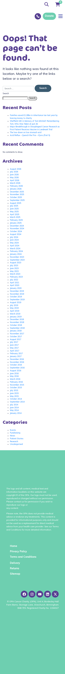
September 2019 (17, 300)
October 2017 (16, 337)
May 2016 (14, 376)
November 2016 (17, 362)
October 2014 (16, 399)
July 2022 (14, 280)
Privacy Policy (18, 551)
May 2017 (14, 348)
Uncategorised (16, 444)
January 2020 (15, 288)
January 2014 (15, 413)
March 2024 (15, 249)
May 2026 (14, 178)
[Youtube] (39, 594)
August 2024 (15, 234)
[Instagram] (32, 594)
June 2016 (14, 374)
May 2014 (14, 410)
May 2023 (14, 271)
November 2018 (17, 322)
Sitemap (15, 574)
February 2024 (16, 251)
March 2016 (15, 379)
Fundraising (15, 433)
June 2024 (14, 240)
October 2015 (16, 388)
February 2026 (16, 186)
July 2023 (14, 266)
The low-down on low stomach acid (25, 133)
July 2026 (14, 172)
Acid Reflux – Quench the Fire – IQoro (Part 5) (30, 135)
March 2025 (15, 217)
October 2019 (16, 297)
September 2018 (17, 328)
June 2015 (14, 394)
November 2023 (17, 257)
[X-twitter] (55, 594)
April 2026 (14, 181)
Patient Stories (16, 439)
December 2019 (17, 291)
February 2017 (16, 354)
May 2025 (14, 212)
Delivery (15, 563)
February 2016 (16, 382)
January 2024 (15, 254)
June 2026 (14, 175)
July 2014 (14, 405)
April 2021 (14, 283)
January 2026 (15, 189)
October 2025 (16, 198)
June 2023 (14, 269)
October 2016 (16, 365)
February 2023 (16, 277)
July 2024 (14, 237)
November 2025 (17, 195)
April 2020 (14, 286)
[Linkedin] (47, 594)
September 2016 (17, 368)
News (12, 436)
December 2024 (17, 226)
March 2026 (15, 183)
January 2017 (15, 357)
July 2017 (14, 342)
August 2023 (15, 263)
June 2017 (14, 345)
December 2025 (17, 192)
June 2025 (14, 209)
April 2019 (14, 311)
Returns (14, 568)
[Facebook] (24, 594)
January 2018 (15, 331)
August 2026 (15, 169)
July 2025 (14, 206)
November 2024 (17, 229)
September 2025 (17, 200)
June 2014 (14, 408)
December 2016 (17, 359)
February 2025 (16, 220)
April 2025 (14, 215)
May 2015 (14, 396)
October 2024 (16, 232)
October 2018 (16, 325)
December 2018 (17, 320)
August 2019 (15, 303)
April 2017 (14, 351)
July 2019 (14, 306)
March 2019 (15, 314)
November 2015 (17, 385)
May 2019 (14, 308)
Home (13, 546)
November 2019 (17, 294)
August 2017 (15, 340)
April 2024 (14, 246)
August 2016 (15, 371)
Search (6, 94)
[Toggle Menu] (60, 16)
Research (14, 442)
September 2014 (17, 402)
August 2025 (15, 203)
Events (13, 430)
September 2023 (17, 260)
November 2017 (17, 334)
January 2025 (15, 223)
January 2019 (15, 317)
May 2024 (14, 243)
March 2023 (15, 274)
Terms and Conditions (23, 557)
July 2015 (14, 391)
